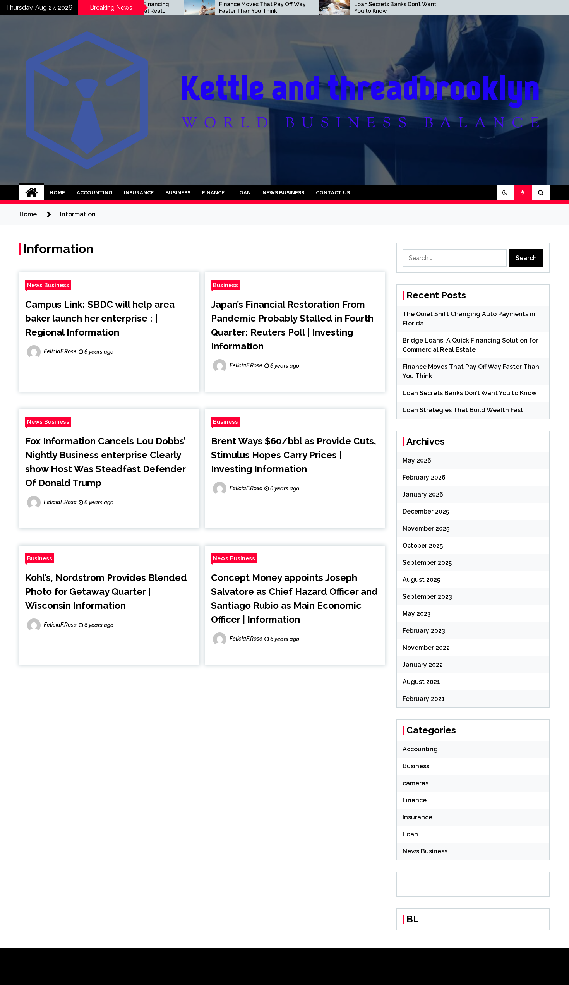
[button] (505, 192)
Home (57, 192)
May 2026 (417, 460)
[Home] (31, 192)
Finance (213, 192)
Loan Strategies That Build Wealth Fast (463, 410)
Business (177, 192)
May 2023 (417, 613)
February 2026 (424, 477)
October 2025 (423, 545)
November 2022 (426, 647)
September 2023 (427, 596)
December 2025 (426, 511)
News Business (283, 192)
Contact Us (333, 192)
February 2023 (424, 630)
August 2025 (421, 579)
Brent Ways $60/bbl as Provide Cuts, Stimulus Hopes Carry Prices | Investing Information (293, 455)
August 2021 (421, 681)
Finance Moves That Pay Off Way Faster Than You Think (229, 7)
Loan (243, 192)
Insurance (139, 192)
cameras (415, 783)
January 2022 (423, 664)
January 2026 (423, 494)
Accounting (94, 192)
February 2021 (424, 698)
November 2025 (426, 528)
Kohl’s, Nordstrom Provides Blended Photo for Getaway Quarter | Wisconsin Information (106, 591)
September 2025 (427, 562)
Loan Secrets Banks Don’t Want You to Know (362, 7)
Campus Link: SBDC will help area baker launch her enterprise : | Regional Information (100, 318)
